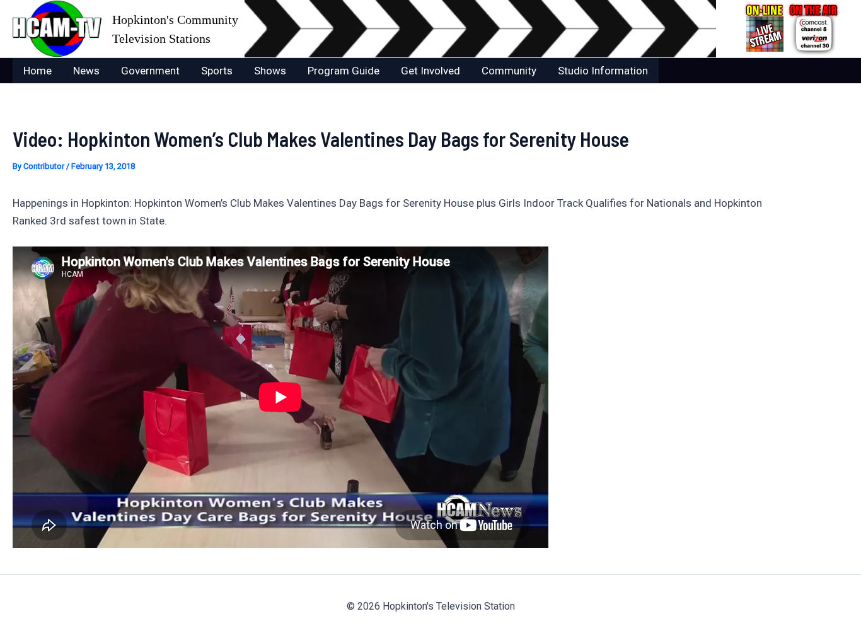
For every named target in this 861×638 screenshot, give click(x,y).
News (86, 70)
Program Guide (343, 70)
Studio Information (603, 70)
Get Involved (430, 70)
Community (509, 70)
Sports (217, 70)
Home (37, 70)
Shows (270, 70)
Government (150, 70)
